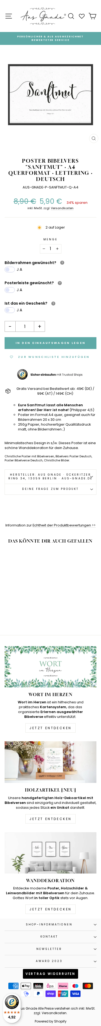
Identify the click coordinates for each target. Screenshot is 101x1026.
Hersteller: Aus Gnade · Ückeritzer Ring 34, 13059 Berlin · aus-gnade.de (50, 476)
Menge (50, 239)
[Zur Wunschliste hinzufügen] (32, 558)
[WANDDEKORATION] (50, 853)
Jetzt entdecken (50, 728)
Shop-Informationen (49, 924)
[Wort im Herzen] (50, 666)
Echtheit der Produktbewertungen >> (64, 525)
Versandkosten (62, 208)
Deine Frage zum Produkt (50, 489)
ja (20, 269)
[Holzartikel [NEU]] (50, 762)
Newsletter (49, 949)
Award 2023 (49, 961)
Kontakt (49, 937)
